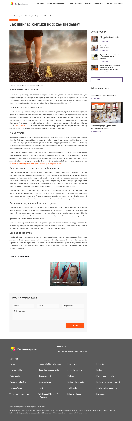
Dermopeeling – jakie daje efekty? (103, 95)
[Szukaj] (93, 79)
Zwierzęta (100, 394)
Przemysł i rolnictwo (17, 382)
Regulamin (84, 351)
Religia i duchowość (115, 4)
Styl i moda (72, 388)
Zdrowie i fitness (74, 394)
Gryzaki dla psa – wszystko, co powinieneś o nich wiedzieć (109, 56)
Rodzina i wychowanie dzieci (108, 382)
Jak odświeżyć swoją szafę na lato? (109, 38)
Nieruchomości (44, 376)
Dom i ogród (72, 364)
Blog (58, 351)
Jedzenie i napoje (75, 4)
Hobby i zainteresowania (56, 4)
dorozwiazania (17, 89)
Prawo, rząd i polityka (105, 376)
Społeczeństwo (15, 388)
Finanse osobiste (16, 370)
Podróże (70, 376)
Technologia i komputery (19, 394)
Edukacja (41, 4)
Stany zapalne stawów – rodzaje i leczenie (67, 283)
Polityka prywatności (70, 351)
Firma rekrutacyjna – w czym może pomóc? (110, 47)
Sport (40, 388)
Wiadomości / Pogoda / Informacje (48, 395)
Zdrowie (14, 20)
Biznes (12, 364)
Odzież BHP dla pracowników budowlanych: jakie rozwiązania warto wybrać (110, 67)
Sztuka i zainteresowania (106, 388)
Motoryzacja (99, 4)
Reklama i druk (44, 382)
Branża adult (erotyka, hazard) (50, 364)
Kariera (88, 4)
